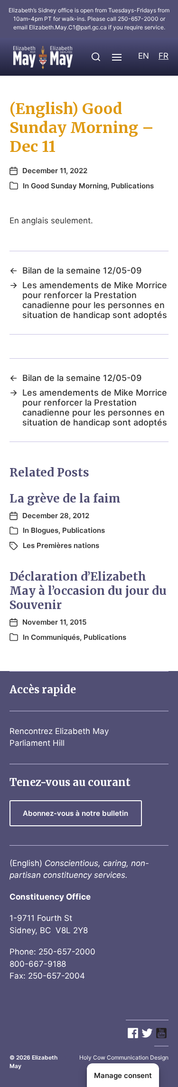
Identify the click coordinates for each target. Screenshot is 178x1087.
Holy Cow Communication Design (124, 1057)
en (143, 56)
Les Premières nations (61, 545)
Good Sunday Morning (69, 185)
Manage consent (123, 1075)
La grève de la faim (65, 498)
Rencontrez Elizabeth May (59, 731)
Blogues (44, 530)
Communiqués (55, 637)
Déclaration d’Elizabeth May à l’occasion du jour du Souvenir (88, 590)
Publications (132, 185)
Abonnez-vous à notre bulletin (75, 813)
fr (164, 56)
